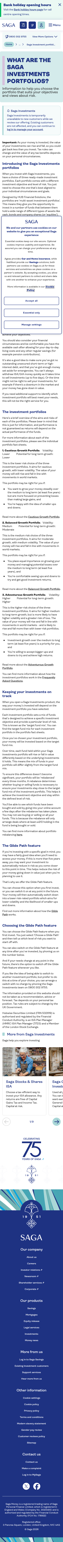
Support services (31, 1372)
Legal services (31, 1328)
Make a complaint (31, 1468)
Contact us (31, 1462)
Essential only (31, 313)
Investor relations (31, 1270)
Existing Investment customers (31, 1366)
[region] (31, 275)
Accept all (31, 301)
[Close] (60, 4)
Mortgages (32, 1315)
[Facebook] (36, 1486)
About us (31, 1257)
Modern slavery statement (31, 1424)
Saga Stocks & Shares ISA (24, 1084)
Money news (31, 1340)
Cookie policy (31, 1404)
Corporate (32, 1289)
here (19, 835)
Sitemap (31, 1443)
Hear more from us (31, 1379)
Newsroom (31, 1276)
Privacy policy (31, 1411)
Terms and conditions (31, 1417)
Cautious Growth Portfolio (43, 517)
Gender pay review (31, 1430)
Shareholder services (31, 1283)
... (20, 44)
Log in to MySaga (31, 1475)
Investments (11, 52)
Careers (31, 1264)
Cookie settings (31, 1398)
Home (9, 44)
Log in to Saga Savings (31, 1360)
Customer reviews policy (31, 1436)
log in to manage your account (25, 129)
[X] (26, 1486)
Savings (31, 1308)
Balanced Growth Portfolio (44, 589)
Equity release (31, 1321)
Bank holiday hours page (28, 10)
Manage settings (32, 325)
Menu (56, 25)
